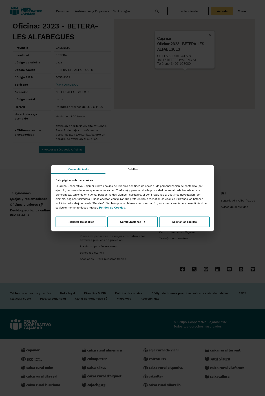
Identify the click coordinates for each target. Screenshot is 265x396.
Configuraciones (130, 221)
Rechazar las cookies (80, 221)
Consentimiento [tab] (78, 169)
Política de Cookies (112, 207)
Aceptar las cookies (184, 221)
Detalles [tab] (132, 169)
